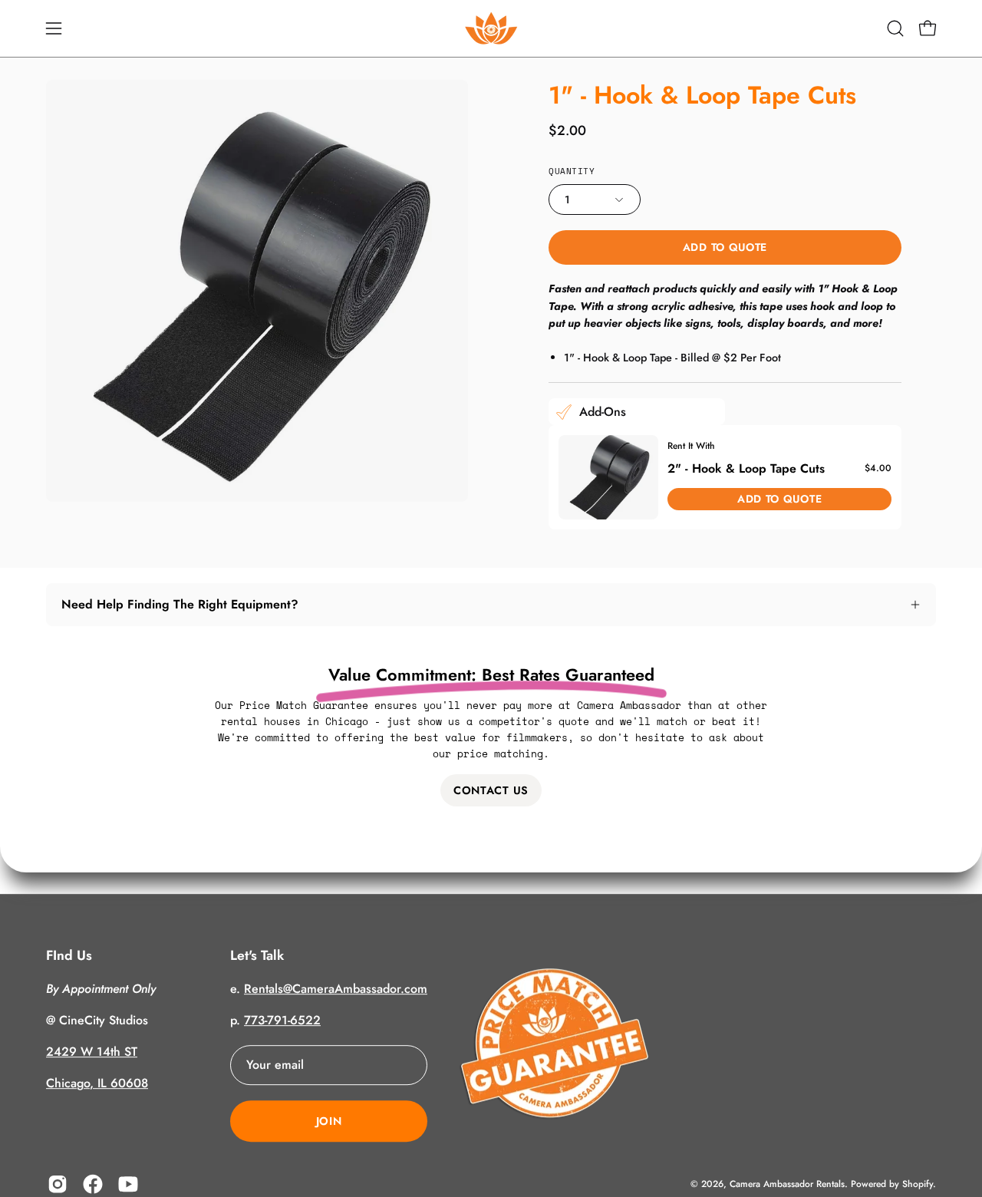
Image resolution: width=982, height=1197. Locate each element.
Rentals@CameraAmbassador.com (335, 989)
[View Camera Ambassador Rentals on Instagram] (57, 1183)
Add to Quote (725, 247)
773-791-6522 (282, 1020)
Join (329, 1121)
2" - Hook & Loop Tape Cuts (746, 467)
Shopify (917, 1184)
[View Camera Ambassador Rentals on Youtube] (128, 1183)
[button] (895, 28)
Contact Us (491, 790)
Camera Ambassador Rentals (787, 1184)
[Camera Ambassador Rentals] (491, 28)
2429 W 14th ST (91, 1051)
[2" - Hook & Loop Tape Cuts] (608, 477)
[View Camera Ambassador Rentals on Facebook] (92, 1183)
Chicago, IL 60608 (97, 1083)
